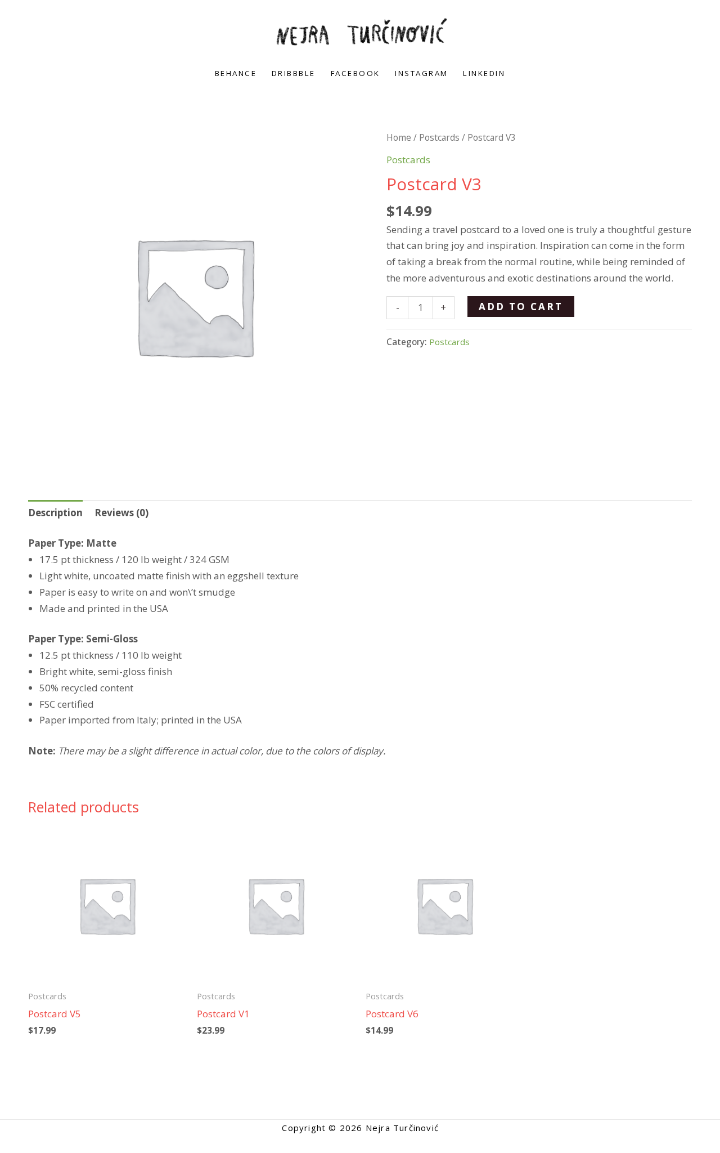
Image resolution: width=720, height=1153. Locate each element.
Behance (236, 73)
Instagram (421, 73)
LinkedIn (484, 73)
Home (398, 137)
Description (55, 512)
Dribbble (294, 73)
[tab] (55, 513)
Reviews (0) (121, 512)
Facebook (355, 73)
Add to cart (521, 306)
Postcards (439, 137)
